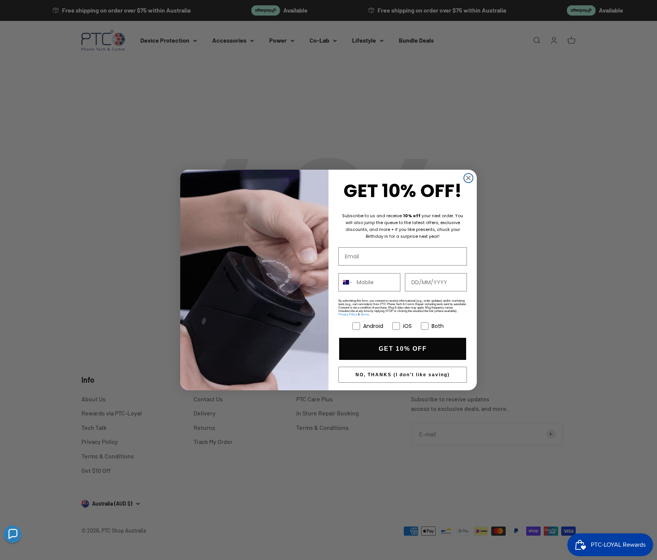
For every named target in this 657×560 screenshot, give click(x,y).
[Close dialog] (468, 178)
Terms (364, 314)
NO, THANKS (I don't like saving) (402, 374)
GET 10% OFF (403, 348)
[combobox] (346, 282)
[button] (12, 534)
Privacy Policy (347, 314)
